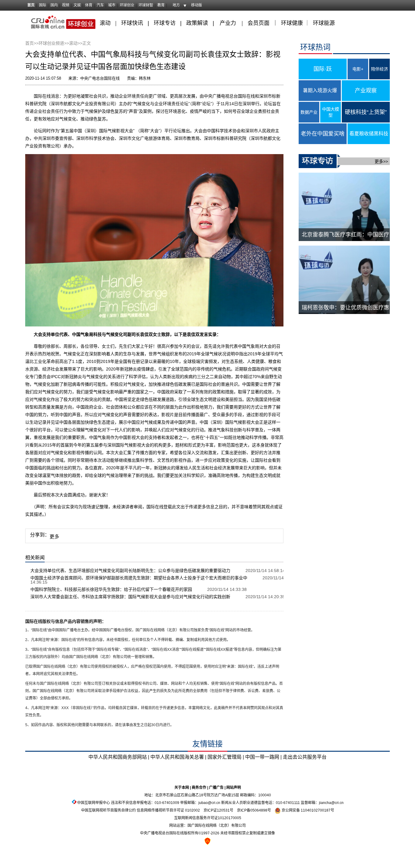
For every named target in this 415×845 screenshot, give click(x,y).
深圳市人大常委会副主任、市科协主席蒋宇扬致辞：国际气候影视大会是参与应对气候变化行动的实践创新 (130, 596)
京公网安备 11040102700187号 (307, 810)
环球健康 (292, 23)
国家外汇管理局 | (226, 757)
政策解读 (198, 23)
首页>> (32, 43)
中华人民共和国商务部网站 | (118, 757)
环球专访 (165, 23)
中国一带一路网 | (263, 757)
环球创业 (127, 5)
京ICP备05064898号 (254, 810)
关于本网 (181, 787)
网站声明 (233, 787)
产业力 (228, 23)
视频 (65, 5)
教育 (161, 5)
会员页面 (258, 23)
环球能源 (324, 23)
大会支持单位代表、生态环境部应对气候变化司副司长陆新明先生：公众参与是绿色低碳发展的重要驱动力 (130, 570)
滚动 (105, 23)
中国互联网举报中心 (93, 803)
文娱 (77, 5)
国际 (42, 5)
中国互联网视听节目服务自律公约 (108, 810)
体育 (88, 5)
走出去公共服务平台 (305, 757)
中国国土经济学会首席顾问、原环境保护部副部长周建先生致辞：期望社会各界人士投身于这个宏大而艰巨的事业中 (138, 577)
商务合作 (199, 787)
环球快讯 (132, 23)
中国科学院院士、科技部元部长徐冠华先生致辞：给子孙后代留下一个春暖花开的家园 (111, 589)
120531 (223, 810)
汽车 (100, 5)
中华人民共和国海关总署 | (178, 757)
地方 (176, 5)
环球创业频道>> (54, 43)
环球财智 (146, 5)
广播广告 (216, 787)
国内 (54, 5)
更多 (54, 536)
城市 (111, 5)
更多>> (381, 161)
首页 (31, 5)
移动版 (196, 5)
